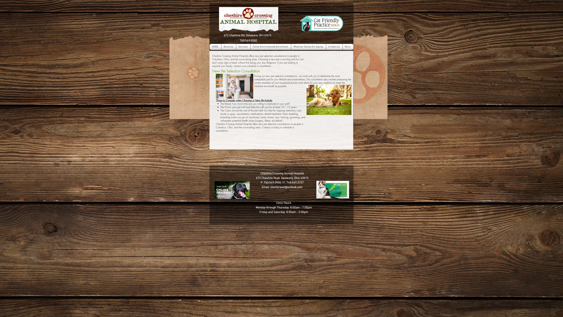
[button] (243, 47)
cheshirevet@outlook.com (286, 187)
